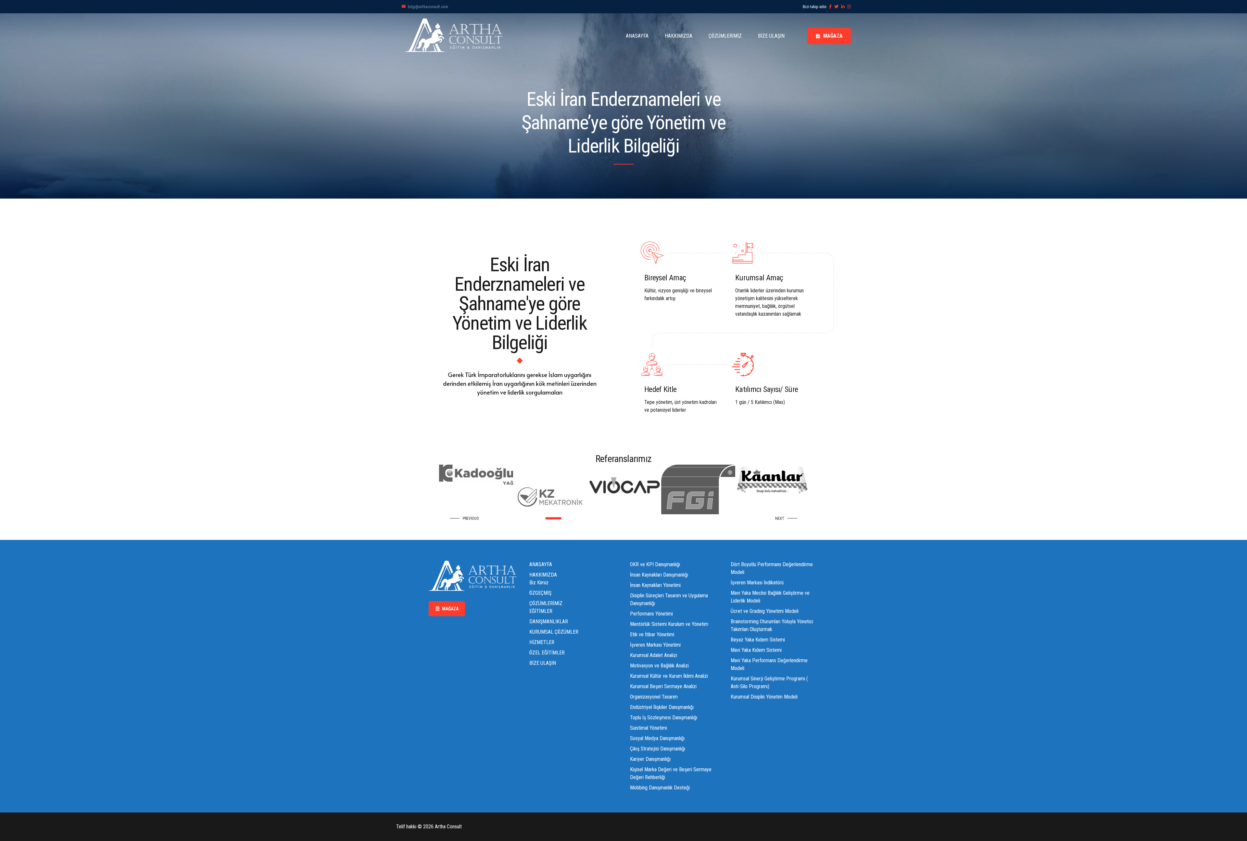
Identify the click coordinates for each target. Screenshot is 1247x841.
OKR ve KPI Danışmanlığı (655, 564)
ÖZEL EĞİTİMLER (547, 653)
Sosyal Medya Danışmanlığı (657, 738)
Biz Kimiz (538, 582)
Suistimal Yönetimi (648, 728)
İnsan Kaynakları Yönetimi (655, 585)
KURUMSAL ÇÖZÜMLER (553, 632)
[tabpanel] (504, 489)
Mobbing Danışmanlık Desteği (660, 788)
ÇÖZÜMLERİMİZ (725, 36)
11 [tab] (648, 518)
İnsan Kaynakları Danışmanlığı (659, 575)
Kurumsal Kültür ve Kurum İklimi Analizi (669, 676)
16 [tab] (691, 518)
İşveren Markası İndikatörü (757, 582)
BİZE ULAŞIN (771, 36)
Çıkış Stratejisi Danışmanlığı (657, 749)
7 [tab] (613, 518)
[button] (466, 518)
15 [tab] (683, 518)
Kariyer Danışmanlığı (650, 759)
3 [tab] (566, 518)
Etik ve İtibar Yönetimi (652, 634)
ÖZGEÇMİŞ (540, 593)
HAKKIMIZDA (678, 36)
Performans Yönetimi (651, 614)
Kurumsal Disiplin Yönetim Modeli (764, 697)
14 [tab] (674, 518)
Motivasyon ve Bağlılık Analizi (659, 666)
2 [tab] (555, 518)
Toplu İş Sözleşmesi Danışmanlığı (663, 717)
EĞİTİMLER (540, 611)
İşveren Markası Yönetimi (655, 645)
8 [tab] (621, 518)
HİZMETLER (541, 642)
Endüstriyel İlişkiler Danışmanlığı (662, 707)
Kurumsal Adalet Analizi (653, 655)
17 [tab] (700, 518)
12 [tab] (656, 518)
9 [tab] (630, 518)
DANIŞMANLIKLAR (548, 621)
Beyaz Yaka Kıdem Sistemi (758, 640)
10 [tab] (639, 518)
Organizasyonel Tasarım (654, 697)
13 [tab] (665, 518)
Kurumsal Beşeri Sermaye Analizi (663, 686)
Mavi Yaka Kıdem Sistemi (756, 650)
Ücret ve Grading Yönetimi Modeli (765, 611)
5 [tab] (595, 518)
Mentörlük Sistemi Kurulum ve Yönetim (669, 624)
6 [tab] (604, 518)
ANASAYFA (637, 36)
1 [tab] (546, 518)
